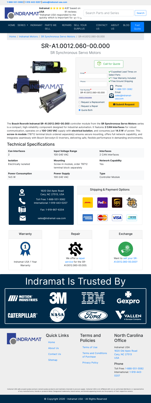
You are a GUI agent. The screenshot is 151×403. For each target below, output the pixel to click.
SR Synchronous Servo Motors (58, 36)
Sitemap (52, 359)
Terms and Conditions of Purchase (94, 355)
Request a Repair (89, 106)
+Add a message (85, 97)
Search (140, 13)
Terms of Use (89, 347)
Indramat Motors (28, 36)
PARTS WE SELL (51, 27)
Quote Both (87, 110)
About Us (53, 348)
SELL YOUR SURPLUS (80, 27)
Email (82, 73)
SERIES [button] (22, 25)
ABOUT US (115, 27)
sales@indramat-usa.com (54, 2)
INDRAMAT (36, 25)
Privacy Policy (90, 362)
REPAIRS (67, 25)
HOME (11, 25)
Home (12, 36)
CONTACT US (101, 27)
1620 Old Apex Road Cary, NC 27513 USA (125, 354)
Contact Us (54, 354)
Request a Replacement (93, 102)
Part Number (85, 90)
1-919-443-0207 (33, 2)
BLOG (126, 25)
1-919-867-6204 (55, 209)
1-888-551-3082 (15, 2)
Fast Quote (137, 27)
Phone (83, 81)
